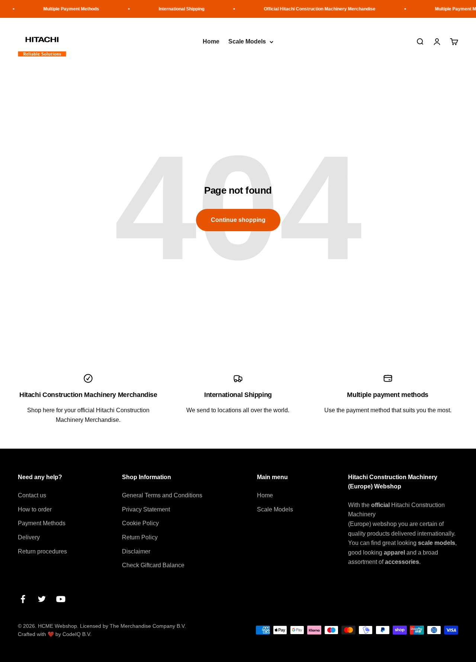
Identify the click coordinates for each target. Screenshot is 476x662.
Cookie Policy (140, 523)
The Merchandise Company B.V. (148, 626)
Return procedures (42, 551)
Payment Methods (41, 523)
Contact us (32, 495)
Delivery (29, 537)
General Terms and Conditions (162, 495)
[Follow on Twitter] (42, 599)
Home (211, 42)
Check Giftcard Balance (153, 565)
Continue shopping (238, 220)
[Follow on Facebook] (23, 599)
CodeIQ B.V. (76, 634)
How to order (35, 509)
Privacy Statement (146, 509)
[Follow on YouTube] (61, 599)
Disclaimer (136, 551)
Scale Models (247, 42)
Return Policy (140, 537)
